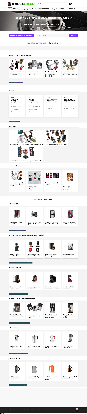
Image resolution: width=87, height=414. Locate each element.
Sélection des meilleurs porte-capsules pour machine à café (25, 161)
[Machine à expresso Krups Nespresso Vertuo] (16, 273)
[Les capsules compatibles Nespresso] (52, 171)
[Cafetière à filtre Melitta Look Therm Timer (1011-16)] (52, 208)
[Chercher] (70, 4)
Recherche (73, 35)
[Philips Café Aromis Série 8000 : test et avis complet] (17, 303)
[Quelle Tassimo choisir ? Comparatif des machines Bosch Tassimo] (34, 240)
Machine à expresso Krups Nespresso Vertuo (16, 287)
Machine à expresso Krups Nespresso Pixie (34, 287)
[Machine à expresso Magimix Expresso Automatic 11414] (70, 240)
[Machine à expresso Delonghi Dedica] (16, 240)
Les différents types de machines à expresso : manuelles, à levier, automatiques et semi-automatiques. (51, 74)
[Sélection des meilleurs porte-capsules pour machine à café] (26, 146)
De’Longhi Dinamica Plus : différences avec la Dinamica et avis (51, 316)
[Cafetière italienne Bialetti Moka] (34, 332)
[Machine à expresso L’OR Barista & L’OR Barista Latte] (52, 273)
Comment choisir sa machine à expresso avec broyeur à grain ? (34, 73)
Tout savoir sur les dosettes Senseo (68, 187)
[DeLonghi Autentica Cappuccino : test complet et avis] (70, 303)
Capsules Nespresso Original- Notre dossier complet (33, 188)
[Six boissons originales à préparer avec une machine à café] (34, 106)
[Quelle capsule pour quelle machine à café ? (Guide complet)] (17, 171)
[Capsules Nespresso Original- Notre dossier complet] (34, 171)
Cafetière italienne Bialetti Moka (34, 347)
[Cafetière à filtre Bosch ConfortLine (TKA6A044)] (70, 208)
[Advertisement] (43, 397)
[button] (16, 82)
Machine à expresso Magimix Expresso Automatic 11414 (68, 256)
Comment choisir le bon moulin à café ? (56, 144)
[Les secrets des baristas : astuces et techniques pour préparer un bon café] (70, 60)
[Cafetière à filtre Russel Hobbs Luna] (16, 208)
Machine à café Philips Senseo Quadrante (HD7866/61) (51, 256)
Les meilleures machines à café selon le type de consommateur (17, 73)
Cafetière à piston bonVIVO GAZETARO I (15, 377)
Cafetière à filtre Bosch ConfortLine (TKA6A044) (69, 223)
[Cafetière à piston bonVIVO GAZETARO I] (16, 363)
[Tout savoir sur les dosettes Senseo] (70, 171)
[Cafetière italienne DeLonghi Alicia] (70, 332)
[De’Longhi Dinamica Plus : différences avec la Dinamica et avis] (52, 303)
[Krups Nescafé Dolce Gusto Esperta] (70, 273)
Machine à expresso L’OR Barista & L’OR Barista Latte (52, 287)
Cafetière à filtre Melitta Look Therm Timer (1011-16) (52, 223)
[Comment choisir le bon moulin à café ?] (56, 130)
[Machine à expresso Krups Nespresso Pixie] (34, 273)
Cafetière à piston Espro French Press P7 (34, 377)
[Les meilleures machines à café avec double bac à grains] (34, 303)
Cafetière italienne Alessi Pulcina (51, 347)
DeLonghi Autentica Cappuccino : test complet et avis (70, 316)
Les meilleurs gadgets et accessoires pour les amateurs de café (26, 144)
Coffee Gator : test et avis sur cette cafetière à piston (52, 378)
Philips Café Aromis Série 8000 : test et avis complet (17, 315)
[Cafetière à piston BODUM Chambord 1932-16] (70, 363)
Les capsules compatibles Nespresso (52, 183)
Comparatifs (22, 9)
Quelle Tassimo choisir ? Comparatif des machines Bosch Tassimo (34, 256)
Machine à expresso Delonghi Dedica (15, 255)
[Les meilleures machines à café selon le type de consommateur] (17, 60)
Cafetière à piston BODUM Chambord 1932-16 (70, 377)
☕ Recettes (54, 9)
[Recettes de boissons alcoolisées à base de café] (17, 106)
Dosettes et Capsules (30, 9)
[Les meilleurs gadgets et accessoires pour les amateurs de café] (27, 130)
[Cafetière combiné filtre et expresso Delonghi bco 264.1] (34, 208)
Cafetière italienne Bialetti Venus (16, 347)
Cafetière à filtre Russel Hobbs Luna (16, 223)
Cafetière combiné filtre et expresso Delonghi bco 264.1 (34, 223)
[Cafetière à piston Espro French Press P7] (34, 363)
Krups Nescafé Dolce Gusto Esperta (68, 287)
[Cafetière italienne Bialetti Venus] (16, 332)
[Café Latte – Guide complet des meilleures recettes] (52, 106)
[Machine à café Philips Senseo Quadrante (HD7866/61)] (52, 240)
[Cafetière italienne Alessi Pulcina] (52, 332)
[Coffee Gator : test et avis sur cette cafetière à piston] (52, 363)
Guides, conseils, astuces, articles (43, 9)
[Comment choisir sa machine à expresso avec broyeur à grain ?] (34, 60)
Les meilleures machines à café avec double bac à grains (34, 316)
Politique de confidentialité (36, 408)
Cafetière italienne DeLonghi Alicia (68, 347)
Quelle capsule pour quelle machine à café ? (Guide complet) (16, 184)
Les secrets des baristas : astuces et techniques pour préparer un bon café (70, 73)
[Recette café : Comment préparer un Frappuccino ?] (70, 106)
